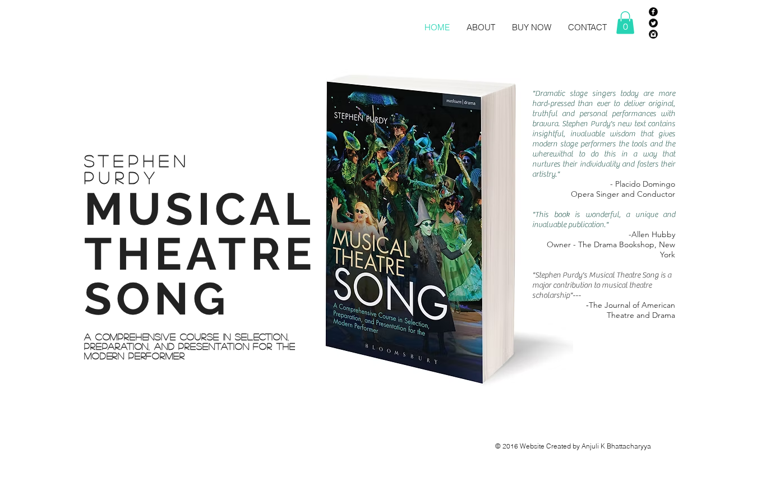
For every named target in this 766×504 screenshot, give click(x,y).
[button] (625, 22)
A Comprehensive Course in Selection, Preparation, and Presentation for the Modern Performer (189, 346)
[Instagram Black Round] (653, 34)
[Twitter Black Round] (653, 23)
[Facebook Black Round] (653, 11)
